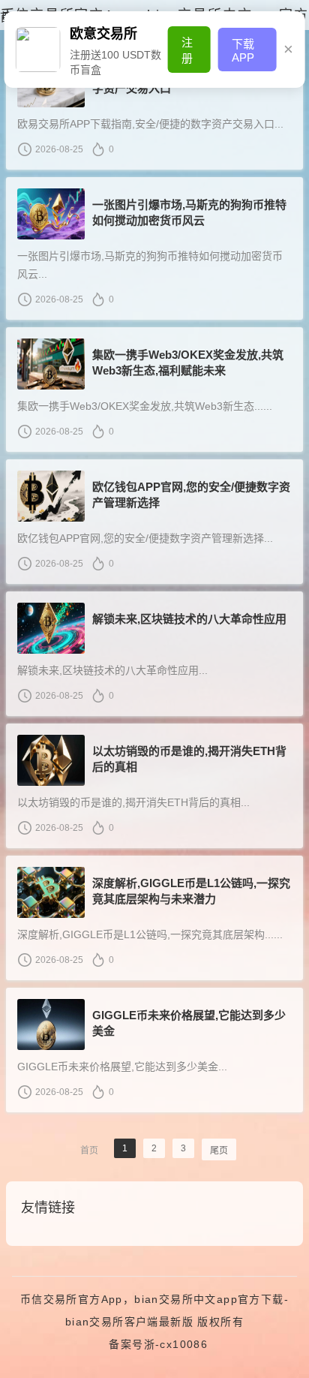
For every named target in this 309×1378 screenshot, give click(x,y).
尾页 (219, 1150)
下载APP (243, 51)
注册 (187, 50)
